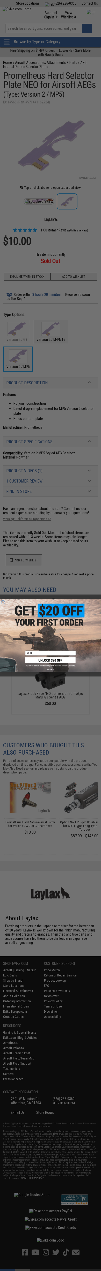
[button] (50, 662)
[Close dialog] (3, 602)
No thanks (50, 669)
